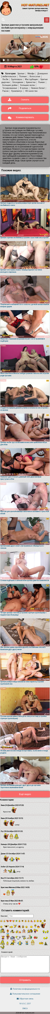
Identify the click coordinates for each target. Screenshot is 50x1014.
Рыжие (41, 82)
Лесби (5, 79)
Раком (5, 91)
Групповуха (16, 79)
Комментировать (25, 117)
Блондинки (18, 82)
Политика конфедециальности (26, 989)
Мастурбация (31, 79)
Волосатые (35, 77)
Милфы (30, 74)
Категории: (10, 74)
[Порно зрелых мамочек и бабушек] (35, 5)
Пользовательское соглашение (26, 994)
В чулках (24, 88)
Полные (23, 77)
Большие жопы (27, 85)
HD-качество (31, 91)
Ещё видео (25, 794)
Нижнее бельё (38, 88)
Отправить (25, 980)
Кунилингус (16, 91)
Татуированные (9, 88)
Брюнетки (30, 82)
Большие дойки (9, 85)
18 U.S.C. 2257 (25, 1004)
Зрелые (21, 74)
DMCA (25, 1009)
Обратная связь (26, 999)
